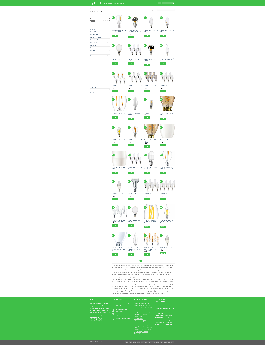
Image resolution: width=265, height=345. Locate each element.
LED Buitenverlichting (95, 39)
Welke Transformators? (121, 309)
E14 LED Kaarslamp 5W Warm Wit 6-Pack (150, 194)
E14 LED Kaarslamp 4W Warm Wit (166, 248)
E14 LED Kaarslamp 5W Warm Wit (118, 194)
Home (105, 3)
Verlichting (136, 333)
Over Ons (116, 3)
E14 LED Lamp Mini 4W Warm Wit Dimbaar (150, 113)
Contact (122, 3)
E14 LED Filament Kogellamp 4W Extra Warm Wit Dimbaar (135, 140)
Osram (92, 89)
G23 (93, 64)
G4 (92, 68)
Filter (92, 20)
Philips (92, 92)
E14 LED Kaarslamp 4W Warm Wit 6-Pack (166, 86)
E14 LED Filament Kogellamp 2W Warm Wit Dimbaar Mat (119, 59)
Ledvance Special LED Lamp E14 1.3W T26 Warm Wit (119, 31)
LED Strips (93, 50)
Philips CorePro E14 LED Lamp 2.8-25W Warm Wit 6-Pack (118, 221)
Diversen (92, 29)
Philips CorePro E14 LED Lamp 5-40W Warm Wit (119, 168)
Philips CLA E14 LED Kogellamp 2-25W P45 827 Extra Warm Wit (167, 168)
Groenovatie (93, 87)
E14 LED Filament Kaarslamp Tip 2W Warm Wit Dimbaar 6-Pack (119, 86)
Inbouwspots (148, 312)
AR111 (146, 303)
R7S (92, 74)
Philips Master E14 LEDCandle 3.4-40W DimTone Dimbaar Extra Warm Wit (167, 221)
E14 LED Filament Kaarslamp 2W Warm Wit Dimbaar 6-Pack (135, 59)
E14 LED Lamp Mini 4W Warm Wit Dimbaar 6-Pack (150, 86)
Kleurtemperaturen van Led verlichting (122, 304)
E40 (92, 62)
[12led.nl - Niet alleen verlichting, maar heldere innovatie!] (96, 3)
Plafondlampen (137, 329)
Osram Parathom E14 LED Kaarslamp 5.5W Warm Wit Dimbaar (134, 113)
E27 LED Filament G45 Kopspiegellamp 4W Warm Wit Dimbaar (134, 32)
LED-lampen (94, 11)
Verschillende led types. (121, 314)
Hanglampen (136, 312)
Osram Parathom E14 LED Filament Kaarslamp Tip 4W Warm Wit (134, 249)
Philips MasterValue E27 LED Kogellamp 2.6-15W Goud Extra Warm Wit (166, 113)
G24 (93, 66)
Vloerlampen (141, 333)
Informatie (110, 3)
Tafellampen (138, 331)
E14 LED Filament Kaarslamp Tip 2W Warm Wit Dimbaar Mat (167, 59)
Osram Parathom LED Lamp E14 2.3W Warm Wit (151, 168)
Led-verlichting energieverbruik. (123, 318)
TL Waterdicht (145, 331)
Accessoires (141, 303)
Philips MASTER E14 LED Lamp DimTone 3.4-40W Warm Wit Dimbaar (150, 221)
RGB (145, 329)
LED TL (92, 53)
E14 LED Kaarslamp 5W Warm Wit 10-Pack (166, 194)
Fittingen (142, 307)
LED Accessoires (94, 34)
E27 (92, 60)
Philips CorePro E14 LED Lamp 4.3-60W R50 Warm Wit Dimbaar (135, 194)
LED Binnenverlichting (95, 37)
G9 (92, 70)
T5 (150, 329)
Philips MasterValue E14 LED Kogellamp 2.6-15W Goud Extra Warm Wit (150, 141)
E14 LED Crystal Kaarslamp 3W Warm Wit (118, 140)
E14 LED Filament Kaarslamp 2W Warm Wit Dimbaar (167, 31)
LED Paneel (93, 45)
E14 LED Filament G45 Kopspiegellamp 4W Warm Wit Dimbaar (150, 59)
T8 (134, 331)
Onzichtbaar (93, 79)
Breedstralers (141, 305)
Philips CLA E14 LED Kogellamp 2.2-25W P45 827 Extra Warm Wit (118, 249)
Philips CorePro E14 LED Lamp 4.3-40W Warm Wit (166, 140)
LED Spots (92, 47)
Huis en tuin (93, 31)
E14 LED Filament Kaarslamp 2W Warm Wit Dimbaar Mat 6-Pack (135, 86)
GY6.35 (93, 72)
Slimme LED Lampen (96, 76)
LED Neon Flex (94, 42)
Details (115, 35)
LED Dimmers (146, 320)
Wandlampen (148, 333)
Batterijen (136, 305)
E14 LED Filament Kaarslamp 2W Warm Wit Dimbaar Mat (151, 31)
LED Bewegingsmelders (138, 316)
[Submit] (173, 3)
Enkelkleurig (136, 307)
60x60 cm (136, 303)
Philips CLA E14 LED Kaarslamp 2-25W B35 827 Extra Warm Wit (119, 113)
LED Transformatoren (148, 327)
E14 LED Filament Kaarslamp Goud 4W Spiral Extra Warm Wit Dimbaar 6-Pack (151, 249)
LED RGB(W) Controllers (139, 325)
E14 (92, 58)
